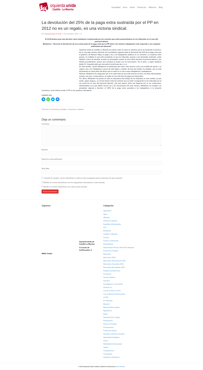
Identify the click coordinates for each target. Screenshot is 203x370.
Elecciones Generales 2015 (113, 264)
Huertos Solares (109, 277)
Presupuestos (108, 327)
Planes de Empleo (110, 324)
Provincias (141, 7)
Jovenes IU (107, 287)
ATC (104, 227)
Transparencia (108, 351)
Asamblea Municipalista (112, 224)
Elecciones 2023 (109, 257)
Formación (107, 274)
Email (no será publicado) (52, 159)
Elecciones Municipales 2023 (114, 267)
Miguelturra (107, 311)
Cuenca (106, 237)
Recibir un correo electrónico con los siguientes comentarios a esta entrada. (74, 182)
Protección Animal (110, 331)
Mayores (106, 304)
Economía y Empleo (59, 109)
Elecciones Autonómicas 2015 (114, 261)
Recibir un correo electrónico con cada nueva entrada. (65, 187)
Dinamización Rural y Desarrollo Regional (118, 247)
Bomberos (107, 231)
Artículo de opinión (110, 221)
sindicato (80, 109)
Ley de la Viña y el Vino (112, 291)
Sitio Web (45, 168)
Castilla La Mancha (110, 234)
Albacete (106, 217)
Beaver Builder (120, 366)
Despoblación (108, 244)
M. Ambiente (108, 301)
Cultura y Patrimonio (110, 241)
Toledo (105, 347)
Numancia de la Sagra (111, 317)
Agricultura (107, 211)
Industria (106, 281)
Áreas (132, 7)
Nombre (45, 150)
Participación (108, 321)
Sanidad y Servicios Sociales (114, 334)
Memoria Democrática (111, 307)
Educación (107, 254)
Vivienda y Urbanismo (111, 357)
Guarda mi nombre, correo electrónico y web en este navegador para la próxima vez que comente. (83, 178)
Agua (105, 214)
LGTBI (105, 297)
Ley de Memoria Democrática (114, 294)
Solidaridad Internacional (112, 344)
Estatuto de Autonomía (111, 271)
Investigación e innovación (113, 284)
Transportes (107, 354)
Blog (161, 7)
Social (105, 341)
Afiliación (152, 7)
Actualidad (115, 7)
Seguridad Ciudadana (111, 337)
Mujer (105, 314)
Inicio (125, 7)
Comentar (45, 124)
